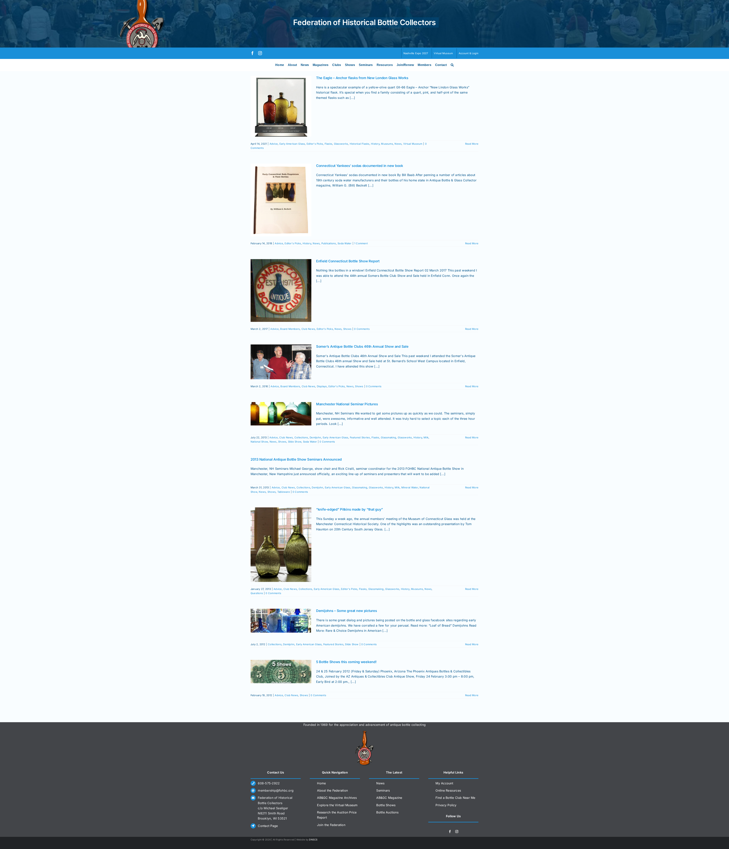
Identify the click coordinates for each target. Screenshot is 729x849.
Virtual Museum (412, 143)
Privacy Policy (446, 805)
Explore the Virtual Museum (337, 805)
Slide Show (294, 441)
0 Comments (361, 328)
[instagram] (260, 53)
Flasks (328, 143)
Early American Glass (292, 143)
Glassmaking (388, 437)
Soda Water (344, 243)
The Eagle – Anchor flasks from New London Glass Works (362, 78)
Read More (471, 143)
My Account (444, 783)
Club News (308, 328)
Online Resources (448, 790)
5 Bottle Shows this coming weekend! (346, 662)
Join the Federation (331, 825)
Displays (322, 386)
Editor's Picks (315, 143)
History (375, 143)
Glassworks (341, 143)
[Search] (452, 65)
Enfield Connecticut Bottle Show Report (347, 261)
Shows (347, 328)
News (398, 143)
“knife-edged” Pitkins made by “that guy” (349, 509)
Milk (426, 437)
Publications (328, 243)
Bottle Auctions (387, 812)
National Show (259, 441)
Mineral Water (409, 487)
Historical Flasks (359, 143)
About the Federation (332, 790)
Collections (301, 437)
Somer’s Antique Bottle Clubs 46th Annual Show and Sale (362, 346)
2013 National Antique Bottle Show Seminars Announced (296, 459)
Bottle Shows (385, 805)
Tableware (283, 491)
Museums (387, 143)
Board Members (290, 328)
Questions (257, 593)
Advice (274, 143)
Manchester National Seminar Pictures (347, 404)
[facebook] (252, 53)
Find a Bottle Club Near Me (455, 798)
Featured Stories (360, 437)
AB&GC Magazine (389, 798)
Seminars (383, 790)
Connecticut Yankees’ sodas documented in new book (359, 166)
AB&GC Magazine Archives (337, 798)
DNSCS (313, 839)
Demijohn (315, 437)
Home (321, 783)
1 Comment (361, 243)
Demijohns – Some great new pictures (346, 611)
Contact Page (268, 826)
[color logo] (364, 732)
